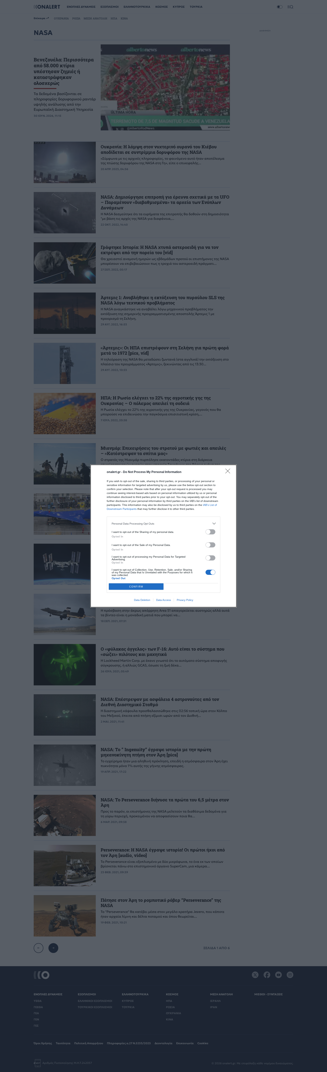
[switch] (210, 531)
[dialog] (163, 536)
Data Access (163, 599)
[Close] (229, 472)
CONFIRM (136, 586)
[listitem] (163, 524)
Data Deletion (142, 599)
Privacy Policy (185, 599)
